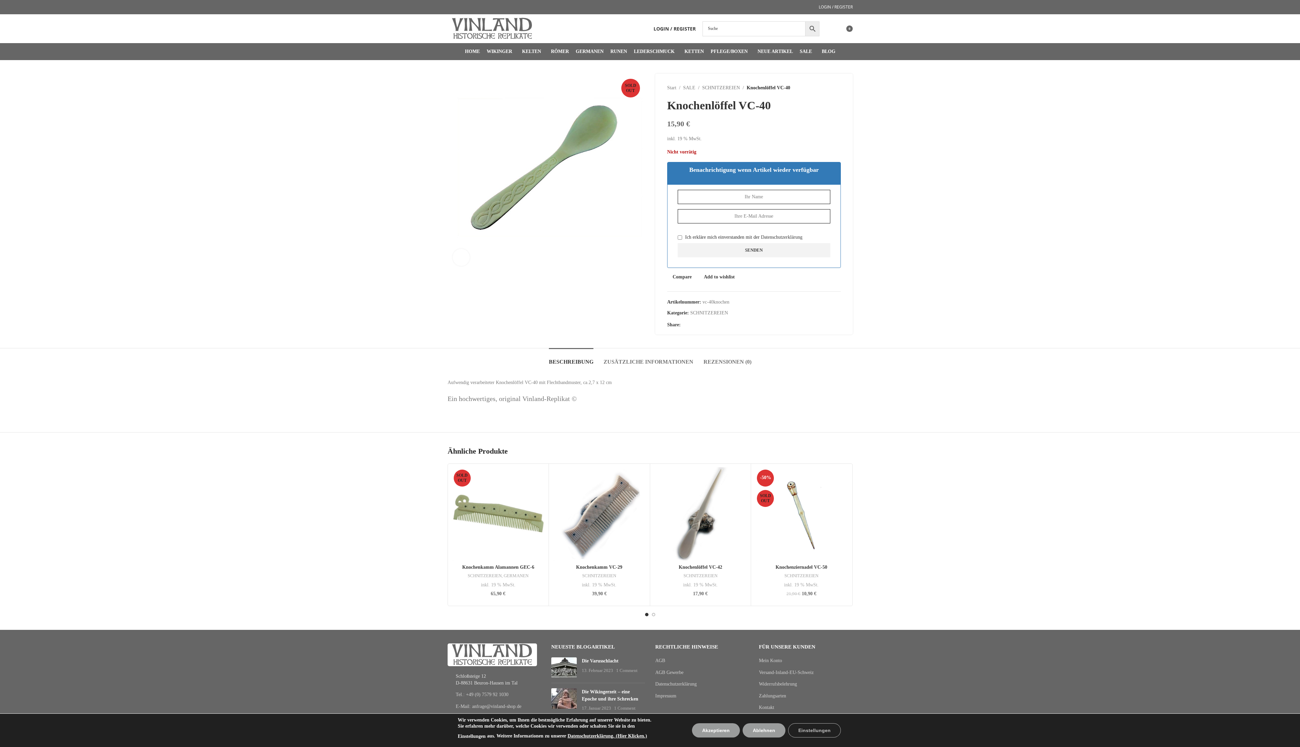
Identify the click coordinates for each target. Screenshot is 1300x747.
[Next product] (837, 88)
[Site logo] (492, 28)
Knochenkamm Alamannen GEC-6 (498, 567)
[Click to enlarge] (461, 257)
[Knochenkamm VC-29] (599, 514)
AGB (660, 660)
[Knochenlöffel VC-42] (701, 514)
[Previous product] (820, 88)
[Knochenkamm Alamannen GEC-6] (498, 514)
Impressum (665, 695)
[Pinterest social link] (693, 325)
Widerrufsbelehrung (778, 684)
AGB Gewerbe (669, 672)
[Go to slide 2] (653, 614)
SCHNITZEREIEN (721, 87)
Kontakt (766, 707)
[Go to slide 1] (646, 614)
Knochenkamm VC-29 (599, 567)
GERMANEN (516, 575)
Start (671, 87)
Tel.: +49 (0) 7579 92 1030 (482, 694)
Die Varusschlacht (600, 660)
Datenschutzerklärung (781, 237)
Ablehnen (764, 730)
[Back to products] (829, 88)
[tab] (571, 358)
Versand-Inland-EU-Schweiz (786, 672)
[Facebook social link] (685, 325)
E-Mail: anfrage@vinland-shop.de (488, 706)
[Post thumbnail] (564, 667)
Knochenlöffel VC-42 (700, 567)
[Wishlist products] (829, 29)
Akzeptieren (716, 730)
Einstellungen (472, 736)
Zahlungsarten (772, 695)
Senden (754, 250)
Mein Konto (770, 660)
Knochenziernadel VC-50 (801, 567)
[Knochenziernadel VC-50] (802, 514)
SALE (689, 87)
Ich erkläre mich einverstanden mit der (743, 237)
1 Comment (627, 670)
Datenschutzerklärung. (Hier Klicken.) (607, 736)
